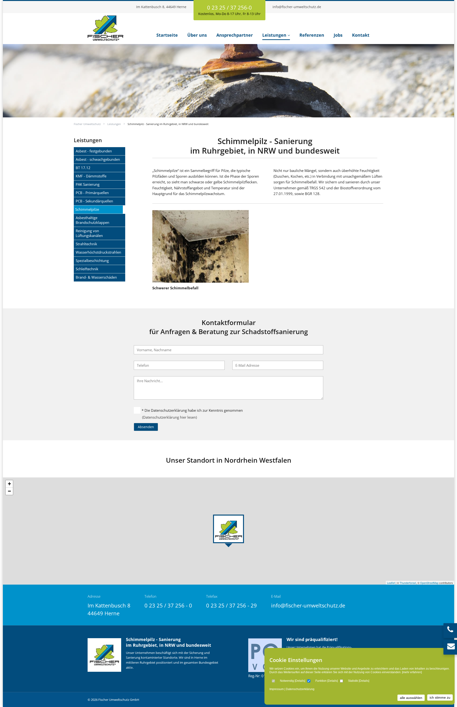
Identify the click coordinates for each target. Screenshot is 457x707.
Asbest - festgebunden (94, 151)
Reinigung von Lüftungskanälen (89, 233)
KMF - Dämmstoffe (91, 176)
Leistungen (274, 35)
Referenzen (311, 35)
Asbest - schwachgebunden (98, 159)
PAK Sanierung (87, 184)
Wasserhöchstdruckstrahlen (98, 252)
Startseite (167, 35)
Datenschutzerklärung (300, 689)
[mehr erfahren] (412, 672)
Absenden (146, 427)
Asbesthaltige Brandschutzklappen (92, 220)
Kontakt (360, 35)
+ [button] (9, 484)
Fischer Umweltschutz (87, 124)
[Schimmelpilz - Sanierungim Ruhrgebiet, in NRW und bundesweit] (105, 38)
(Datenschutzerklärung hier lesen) (169, 417)
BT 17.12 (83, 167)
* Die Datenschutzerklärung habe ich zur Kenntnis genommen (192, 410)
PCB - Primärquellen (92, 192)
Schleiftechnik (87, 268)
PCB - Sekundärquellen (94, 201)
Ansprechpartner (234, 35)
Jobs (338, 35)
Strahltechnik (86, 243)
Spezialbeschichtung (92, 260)
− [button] (9, 491)
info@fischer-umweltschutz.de (297, 7)
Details (299, 680)
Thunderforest (408, 583)
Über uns (197, 35)
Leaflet (391, 583)
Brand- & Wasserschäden (96, 277)
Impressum (276, 689)
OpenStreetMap (429, 583)
